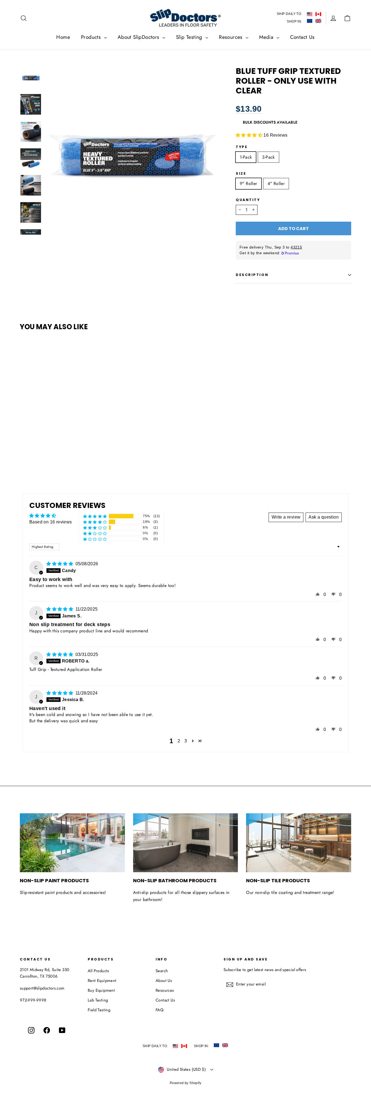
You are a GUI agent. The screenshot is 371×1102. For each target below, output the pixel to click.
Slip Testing (190, 37)
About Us (164, 981)
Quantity (248, 200)
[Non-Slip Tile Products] (298, 842)
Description (252, 274)
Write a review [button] (286, 517)
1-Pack (246, 157)
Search (162, 971)
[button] (249, 135)
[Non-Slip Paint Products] (72, 842)
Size (241, 173)
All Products (98, 971)
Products (92, 37)
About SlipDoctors (139, 37)
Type (241, 147)
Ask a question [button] (324, 517)
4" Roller (276, 183)
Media (267, 37)
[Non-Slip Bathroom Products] (185, 842)
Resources (231, 37)
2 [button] (179, 741)
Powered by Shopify (185, 1083)
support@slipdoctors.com (42, 988)
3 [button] (185, 741)
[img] (60, 563)
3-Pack (268, 157)
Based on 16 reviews (50, 522)
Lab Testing (98, 1000)
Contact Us (302, 37)
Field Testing (99, 1010)
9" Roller (248, 183)
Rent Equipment (102, 981)
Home (63, 37)
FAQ (160, 1010)
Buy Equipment (101, 990)
